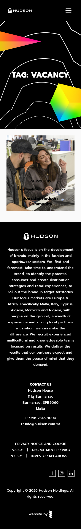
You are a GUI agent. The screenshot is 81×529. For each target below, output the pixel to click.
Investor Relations (49, 456)
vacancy (50, 189)
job (18, 189)
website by (39, 514)
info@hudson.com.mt (42, 424)
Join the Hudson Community (40, 201)
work (61, 189)
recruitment (32, 189)
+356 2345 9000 (42, 418)
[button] (68, 10)
